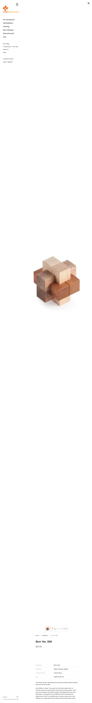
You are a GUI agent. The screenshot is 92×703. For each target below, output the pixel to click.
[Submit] (18, 697)
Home (37, 635)
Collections (45, 635)
